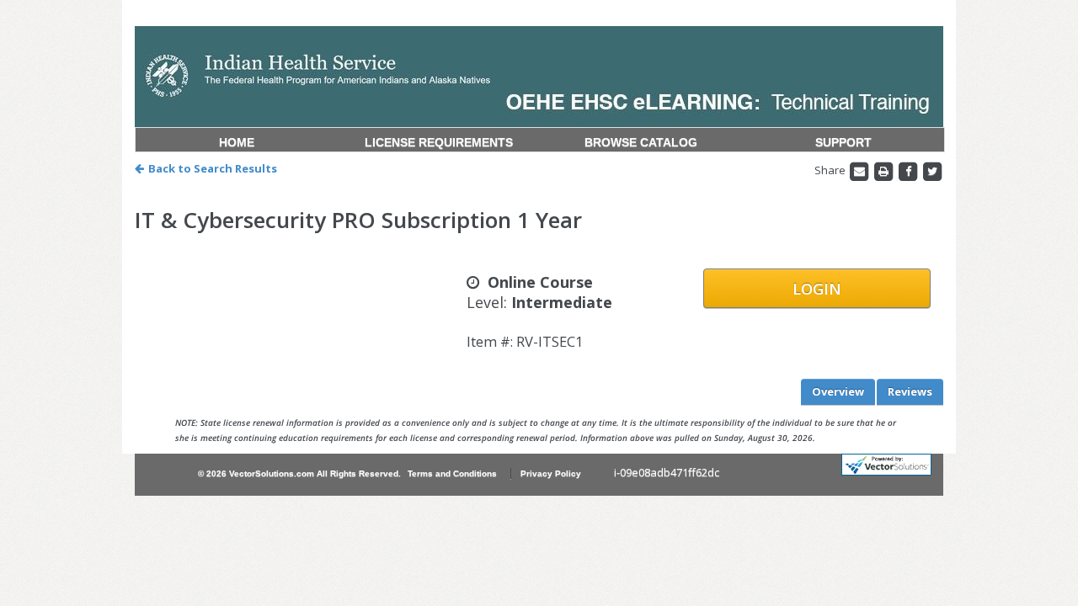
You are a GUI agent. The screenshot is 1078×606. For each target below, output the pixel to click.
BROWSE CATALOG (640, 142)
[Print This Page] (885, 170)
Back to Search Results (212, 168)
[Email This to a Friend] (860, 170)
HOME (236, 142)
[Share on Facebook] (909, 170)
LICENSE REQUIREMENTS (439, 142)
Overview (838, 391)
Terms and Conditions (452, 473)
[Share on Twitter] (932, 170)
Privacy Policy (550, 473)
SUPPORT (843, 142)
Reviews (910, 391)
